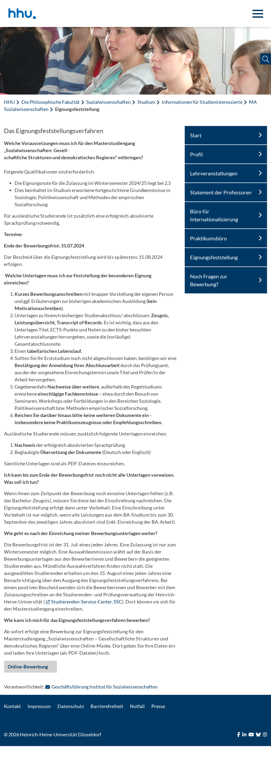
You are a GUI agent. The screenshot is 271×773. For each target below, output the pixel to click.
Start (195, 135)
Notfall (137, 706)
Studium (146, 102)
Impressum (39, 706)
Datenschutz (70, 706)
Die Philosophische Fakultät (50, 102)
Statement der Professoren (220, 192)
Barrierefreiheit (107, 706)
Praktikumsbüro (208, 238)
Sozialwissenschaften (108, 102)
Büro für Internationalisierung (214, 215)
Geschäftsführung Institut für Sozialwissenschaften (104, 687)
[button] (265, 59)
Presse (158, 706)
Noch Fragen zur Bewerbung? (208, 280)
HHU (9, 102)
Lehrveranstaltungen (213, 173)
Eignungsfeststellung (214, 257)
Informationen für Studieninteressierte (202, 102)
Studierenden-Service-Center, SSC (86, 602)
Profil (196, 154)
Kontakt (12, 706)
